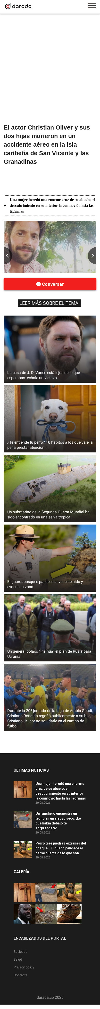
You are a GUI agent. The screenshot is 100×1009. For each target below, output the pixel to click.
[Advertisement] (50, 69)
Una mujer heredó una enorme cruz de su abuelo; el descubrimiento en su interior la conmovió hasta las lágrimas (52, 205)
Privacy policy (24, 967)
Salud (18, 959)
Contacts (20, 975)
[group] (50, 247)
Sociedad (20, 952)
